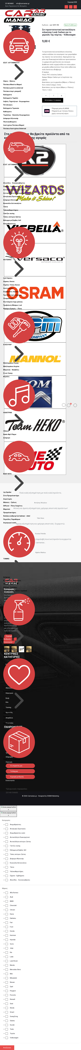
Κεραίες (6, 377)
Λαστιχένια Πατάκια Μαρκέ (13, 125)
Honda (12, 931)
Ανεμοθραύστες (9, 224)
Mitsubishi (13, 978)
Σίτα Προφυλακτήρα (11, 496)
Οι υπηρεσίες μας (16, 766)
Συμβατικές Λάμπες (11, 292)
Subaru (12, 1021)
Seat (11, 1004)
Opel (11, 987)
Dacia (12, 914)
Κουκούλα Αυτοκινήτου (12, 203)
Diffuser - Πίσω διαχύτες (12, 506)
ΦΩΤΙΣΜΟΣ (7, 260)
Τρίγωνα (6, 716)
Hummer (13, 935)
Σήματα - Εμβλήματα (11, 186)
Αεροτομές (7, 499)
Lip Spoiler (7, 492)
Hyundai (12, 940)
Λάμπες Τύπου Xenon (11, 285)
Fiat (11, 922)
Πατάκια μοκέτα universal (13, 88)
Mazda (12, 965)
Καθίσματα (7, 112)
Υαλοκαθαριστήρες (10, 210)
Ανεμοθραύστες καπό (17, 833)
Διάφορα (6, 438)
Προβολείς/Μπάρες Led (12, 305)
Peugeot (13, 991)
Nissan (12, 982)
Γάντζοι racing (8, 213)
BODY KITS (7, 474)
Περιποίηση (7, 652)
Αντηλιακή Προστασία (11, 197)
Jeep (11, 948)
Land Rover (14, 961)
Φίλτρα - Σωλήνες (10, 587)
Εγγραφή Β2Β (72, 2)
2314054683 (9, 3)
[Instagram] (70, 7)
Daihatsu (13, 918)
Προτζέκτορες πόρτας (12, 295)
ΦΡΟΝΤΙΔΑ (7, 627)
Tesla (12, 1029)
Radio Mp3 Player (9, 434)
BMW (12, 901)
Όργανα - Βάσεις (9, 584)
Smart (12, 1012)
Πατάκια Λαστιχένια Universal (14, 129)
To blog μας (14, 771)
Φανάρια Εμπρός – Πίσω (12, 309)
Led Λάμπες (7, 278)
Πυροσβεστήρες (9, 710)
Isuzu (12, 944)
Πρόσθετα (7, 655)
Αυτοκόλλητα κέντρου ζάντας (15, 190)
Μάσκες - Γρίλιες (10, 502)
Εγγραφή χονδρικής (17, 777)
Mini (11, 974)
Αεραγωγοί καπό (9, 523)
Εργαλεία (6, 723)
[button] (69, 405)
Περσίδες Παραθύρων (11, 519)
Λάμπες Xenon (8, 281)
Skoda (12, 1008)
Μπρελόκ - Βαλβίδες (11, 370)
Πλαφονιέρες (8, 298)
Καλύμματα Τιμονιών (11, 108)
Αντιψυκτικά (8, 645)
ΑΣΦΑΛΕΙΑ (7, 691)
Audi (11, 897)
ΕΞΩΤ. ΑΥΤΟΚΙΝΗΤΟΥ (11, 165)
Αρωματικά (7, 648)
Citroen (12, 910)
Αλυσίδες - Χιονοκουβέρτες (14, 183)
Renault (12, 999)
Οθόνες (6, 431)
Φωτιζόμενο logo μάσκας (13, 302)
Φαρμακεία (7, 713)
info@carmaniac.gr (22, 3)
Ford (11, 927)
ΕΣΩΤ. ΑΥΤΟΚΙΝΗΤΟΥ (11, 63)
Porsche (13, 995)
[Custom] (75, 7)
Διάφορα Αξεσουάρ (10, 118)
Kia (11, 952)
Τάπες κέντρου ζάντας (12, 217)
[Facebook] (66, 7)
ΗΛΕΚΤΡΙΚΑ (7, 413)
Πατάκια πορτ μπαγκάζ (12, 91)
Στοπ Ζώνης (8, 373)
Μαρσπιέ (6, 509)
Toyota (12, 1033)
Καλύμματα (7, 95)
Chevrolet (13, 905)
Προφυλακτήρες (9, 513)
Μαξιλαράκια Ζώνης (11, 363)
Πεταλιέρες (8, 105)
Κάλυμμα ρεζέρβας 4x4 (12, 220)
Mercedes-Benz (15, 969)
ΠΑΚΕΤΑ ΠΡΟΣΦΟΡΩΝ (11, 759)
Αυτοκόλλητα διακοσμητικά (14, 193)
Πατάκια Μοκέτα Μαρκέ (12, 84)
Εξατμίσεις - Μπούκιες (12, 580)
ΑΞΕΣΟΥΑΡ (7, 345)
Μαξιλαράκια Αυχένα (11, 366)
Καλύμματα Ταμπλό (10, 98)
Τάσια (5, 207)
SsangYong (14, 1016)
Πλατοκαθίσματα (9, 122)
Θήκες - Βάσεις (9, 81)
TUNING (6, 559)
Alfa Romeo (14, 893)
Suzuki (12, 1025)
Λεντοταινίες (8, 288)
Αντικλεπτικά (8, 720)
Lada (11, 957)
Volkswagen (14, 1038)
